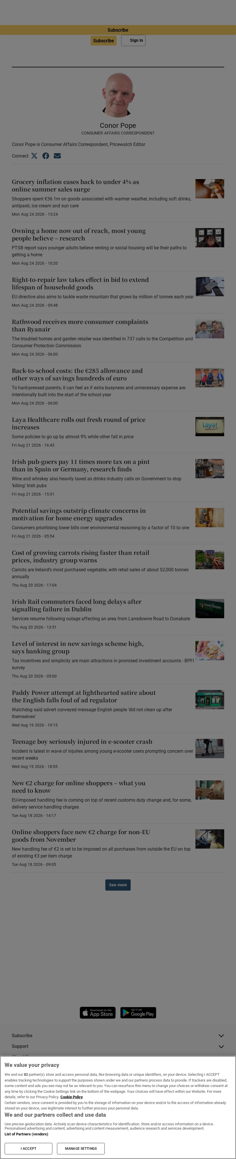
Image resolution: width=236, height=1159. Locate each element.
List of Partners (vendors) (26, 1134)
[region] (118, 1107)
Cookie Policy (71, 1097)
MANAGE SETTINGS (81, 1149)
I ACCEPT (28, 1149)
